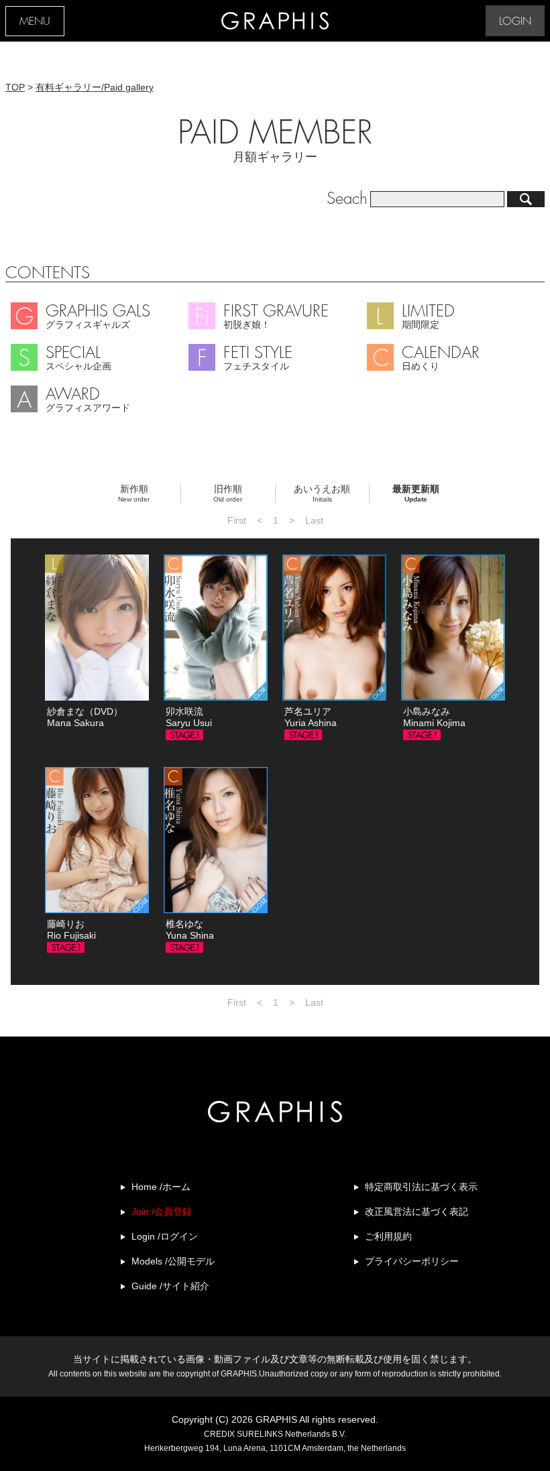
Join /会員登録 (161, 1211)
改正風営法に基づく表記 (416, 1211)
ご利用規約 (388, 1236)
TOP (15, 87)
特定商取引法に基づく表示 (421, 1186)
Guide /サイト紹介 (170, 1286)
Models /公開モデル (173, 1261)
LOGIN (515, 21)
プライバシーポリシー (412, 1261)
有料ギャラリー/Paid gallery (95, 87)
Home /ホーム (160, 1186)
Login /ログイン (164, 1236)
